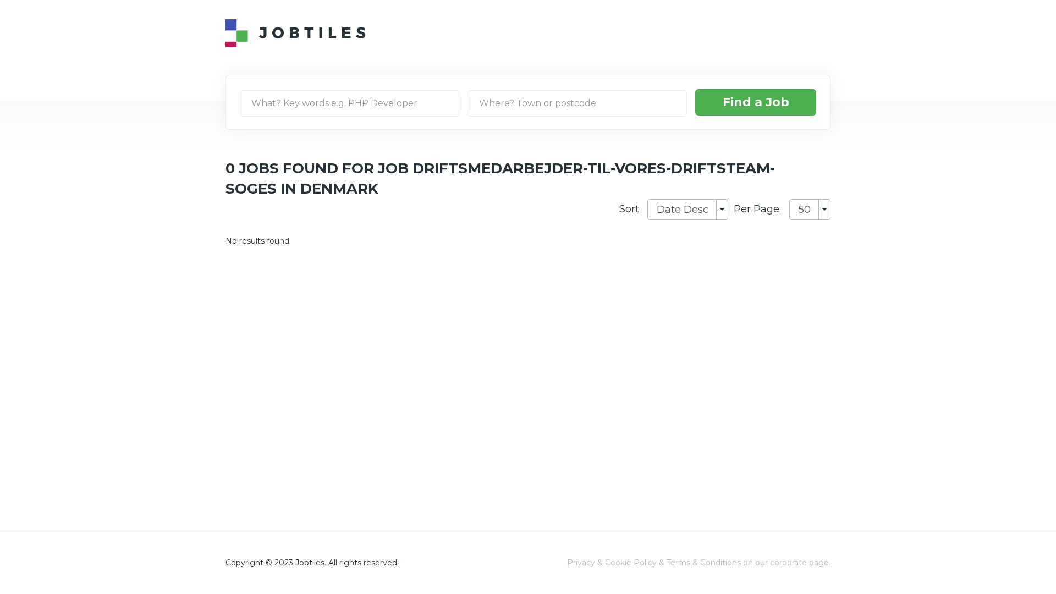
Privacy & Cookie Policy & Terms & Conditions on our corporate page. (699, 563)
